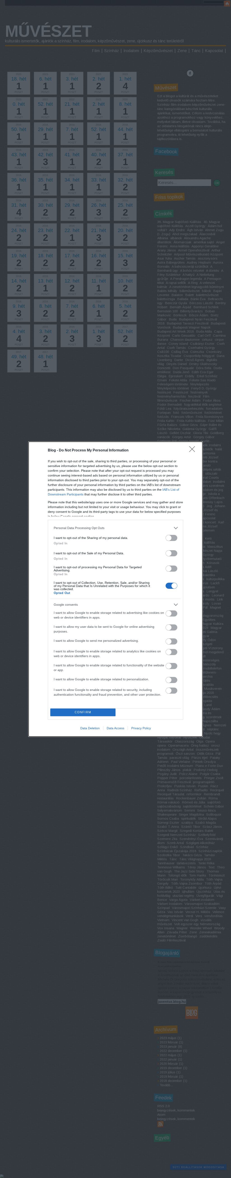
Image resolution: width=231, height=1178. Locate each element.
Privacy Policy (141, 728)
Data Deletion (90, 728)
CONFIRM (83, 712)
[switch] (171, 538)
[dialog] (115, 589)
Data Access (115, 728)
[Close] (193, 450)
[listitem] (115, 528)
